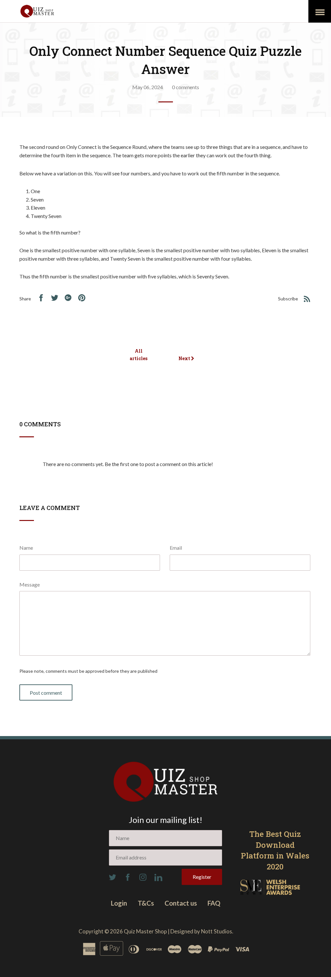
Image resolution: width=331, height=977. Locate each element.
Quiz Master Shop (145, 931)
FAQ (214, 903)
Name (26, 548)
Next (184, 358)
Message (29, 584)
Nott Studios (216, 931)
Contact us (181, 903)
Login (119, 903)
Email (176, 548)
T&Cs (146, 903)
